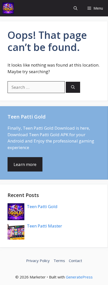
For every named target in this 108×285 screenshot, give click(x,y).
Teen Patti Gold (42, 206)
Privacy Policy (38, 260)
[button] (75, 8)
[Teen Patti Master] (8, 8)
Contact (75, 260)
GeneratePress (79, 276)
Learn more (25, 164)
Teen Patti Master (44, 226)
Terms (59, 260)
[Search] (73, 87)
